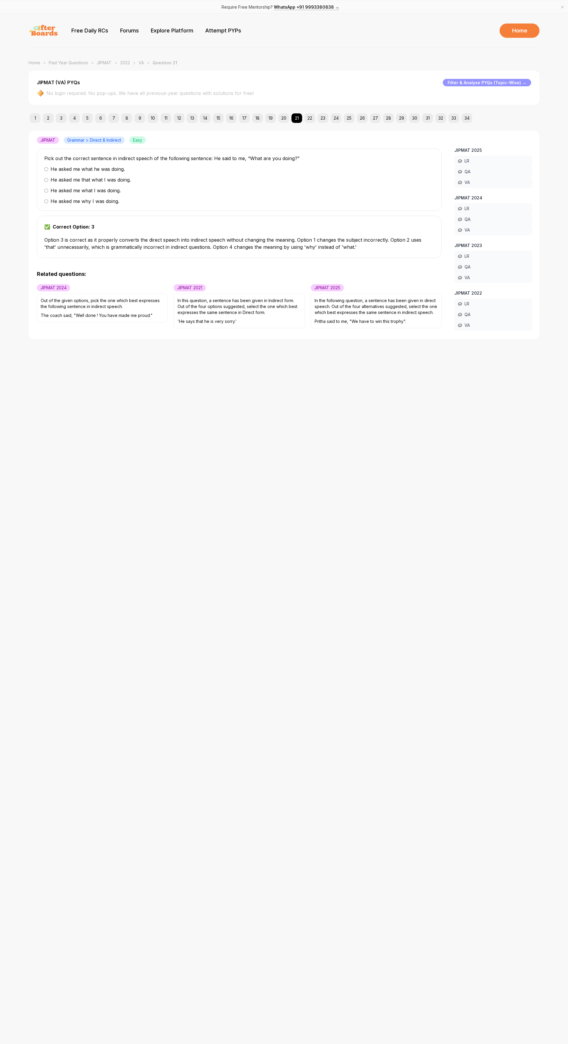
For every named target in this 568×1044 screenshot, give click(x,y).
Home (519, 30)
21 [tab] (297, 118)
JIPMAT (104, 62)
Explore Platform (172, 30)
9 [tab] (140, 118)
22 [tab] (309, 118)
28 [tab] (388, 118)
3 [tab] (61, 118)
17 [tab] (244, 118)
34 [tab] (467, 118)
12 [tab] (179, 118)
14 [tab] (205, 118)
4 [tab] (74, 118)
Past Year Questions (68, 62)
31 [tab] (428, 118)
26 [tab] (362, 118)
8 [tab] (126, 118)
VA (141, 62)
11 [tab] (165, 118)
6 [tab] (100, 118)
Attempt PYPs (223, 30)
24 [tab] (336, 118)
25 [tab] (349, 118)
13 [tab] (192, 118)
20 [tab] (283, 118)
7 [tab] (113, 118)
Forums (129, 30)
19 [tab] (271, 118)
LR (467, 160)
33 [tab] (453, 118)
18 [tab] (257, 118)
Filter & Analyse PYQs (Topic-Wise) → (487, 82)
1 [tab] (35, 118)
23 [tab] (323, 118)
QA (467, 171)
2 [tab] (48, 118)
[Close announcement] (562, 7)
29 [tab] (401, 118)
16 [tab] (231, 118)
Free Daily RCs (89, 30)
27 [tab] (375, 118)
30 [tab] (414, 118)
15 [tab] (218, 118)
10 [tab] (153, 118)
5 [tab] (87, 118)
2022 (125, 62)
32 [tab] (440, 118)
